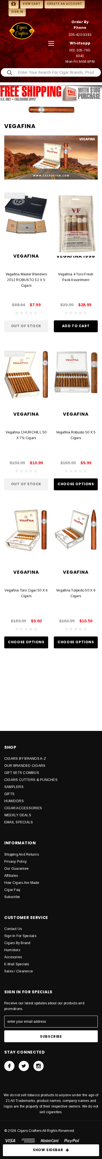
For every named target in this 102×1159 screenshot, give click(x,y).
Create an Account (64, 3)
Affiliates (11, 876)
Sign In (17, 11)
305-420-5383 (80, 35)
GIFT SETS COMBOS (21, 773)
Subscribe (12, 897)
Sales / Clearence (18, 971)
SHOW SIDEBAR (48, 1149)
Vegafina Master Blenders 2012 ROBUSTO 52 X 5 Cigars (26, 280)
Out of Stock (26, 325)
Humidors (12, 950)
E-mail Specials (16, 964)
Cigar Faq (12, 890)
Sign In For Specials (20, 936)
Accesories (13, 957)
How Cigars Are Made (21, 883)
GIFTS (9, 794)
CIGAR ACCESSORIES (23, 808)
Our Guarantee (16, 869)
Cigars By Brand (17, 943)
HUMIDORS (14, 801)
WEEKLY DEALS (17, 815)
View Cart (32, 3)
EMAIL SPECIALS (18, 822)
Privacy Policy (15, 862)
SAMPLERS (14, 787)
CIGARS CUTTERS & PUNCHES (31, 780)
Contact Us (13, 929)
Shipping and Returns (21, 854)
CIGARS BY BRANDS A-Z (25, 759)
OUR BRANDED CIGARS (24, 766)
